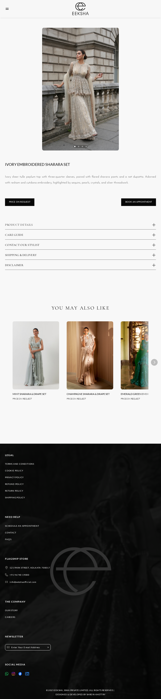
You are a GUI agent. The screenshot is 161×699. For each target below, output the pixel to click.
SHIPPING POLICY (15, 497)
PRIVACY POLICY (14, 477)
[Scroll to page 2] (78, 146)
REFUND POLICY (14, 484)
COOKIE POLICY (14, 470)
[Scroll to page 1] (75, 146)
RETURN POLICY (14, 490)
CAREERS (10, 617)
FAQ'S (8, 539)
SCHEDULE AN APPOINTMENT (22, 526)
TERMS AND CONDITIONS (19, 464)
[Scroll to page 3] (82, 146)
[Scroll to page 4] (86, 146)
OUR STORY (11, 610)
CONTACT (10, 532)
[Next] (154, 362)
